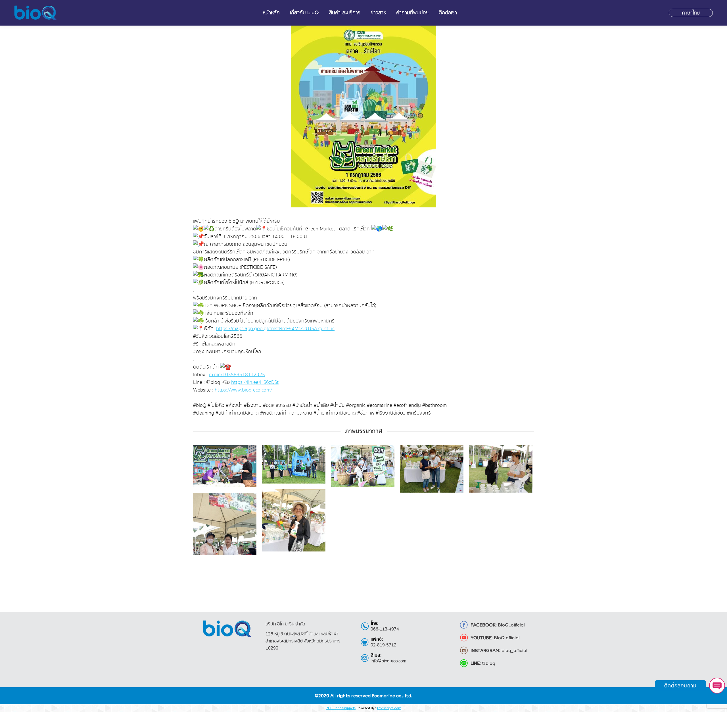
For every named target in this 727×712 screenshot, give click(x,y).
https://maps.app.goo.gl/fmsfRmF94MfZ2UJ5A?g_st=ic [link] (275, 328)
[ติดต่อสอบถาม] (717, 686)
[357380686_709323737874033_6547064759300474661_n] (431, 469)
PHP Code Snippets (341, 708)
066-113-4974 (385, 629)
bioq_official (499, 651)
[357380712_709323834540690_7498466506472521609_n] (293, 531)
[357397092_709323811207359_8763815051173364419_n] (500, 469)
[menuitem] (271, 12)
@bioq (483, 663)
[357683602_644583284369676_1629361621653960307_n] (224, 466)
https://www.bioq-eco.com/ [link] (243, 390)
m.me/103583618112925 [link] (237, 374)
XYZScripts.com (389, 708)
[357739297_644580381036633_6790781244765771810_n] (362, 466)
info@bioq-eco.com (388, 661)
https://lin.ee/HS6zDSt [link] (255, 382)
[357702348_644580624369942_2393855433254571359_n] (293, 464)
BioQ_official (498, 625)
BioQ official (495, 638)
